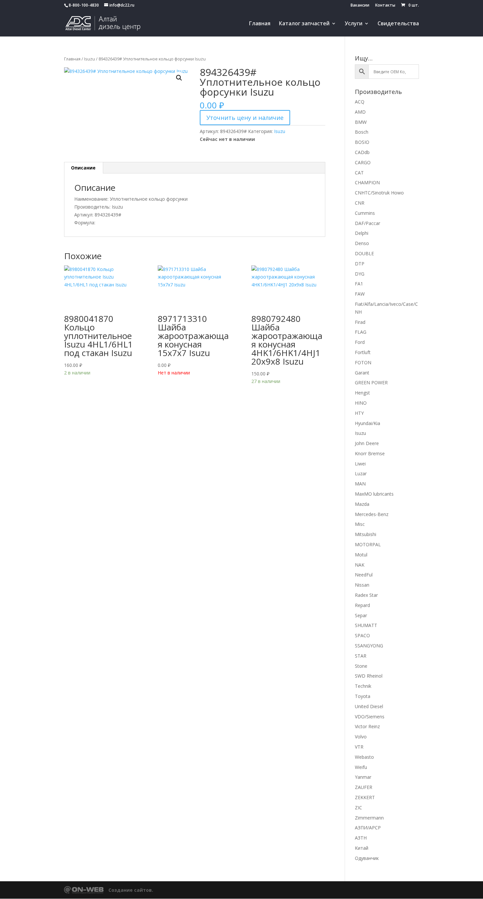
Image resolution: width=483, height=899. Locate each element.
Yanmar (363, 777)
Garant (362, 373)
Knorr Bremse (370, 453)
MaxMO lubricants (374, 494)
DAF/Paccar (367, 223)
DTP (359, 263)
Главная (259, 24)
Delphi (361, 233)
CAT (359, 172)
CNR (359, 203)
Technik (363, 686)
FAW (360, 294)
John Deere (367, 443)
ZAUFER (363, 787)
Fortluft (363, 352)
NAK (359, 565)
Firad (360, 322)
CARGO (363, 162)
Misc (360, 524)
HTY (359, 413)
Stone (361, 666)
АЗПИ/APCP (368, 827)
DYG (359, 274)
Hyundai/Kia (367, 423)
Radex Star (366, 595)
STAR (360, 656)
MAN (360, 484)
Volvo (361, 736)
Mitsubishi (365, 534)
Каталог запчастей (304, 24)
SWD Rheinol (368, 676)
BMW (361, 122)
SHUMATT (366, 625)
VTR (359, 747)
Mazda (362, 504)
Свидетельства (398, 24)
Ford (360, 342)
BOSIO (362, 142)
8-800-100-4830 (84, 5)
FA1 (359, 284)
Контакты (385, 5)
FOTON (363, 362)
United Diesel (369, 706)
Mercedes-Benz (371, 514)
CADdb (362, 152)
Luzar (361, 473)
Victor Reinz (367, 726)
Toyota (362, 696)
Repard (362, 605)
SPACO (362, 635)
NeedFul (364, 575)
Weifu (361, 767)
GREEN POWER (371, 382)
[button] (179, 78)
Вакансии (360, 5)
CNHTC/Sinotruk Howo (379, 193)
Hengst (362, 393)
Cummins (365, 213)
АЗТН (361, 838)
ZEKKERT (365, 797)
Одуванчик (367, 858)
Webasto (364, 757)
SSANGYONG (369, 645)
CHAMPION (367, 182)
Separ (361, 615)
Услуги (353, 24)
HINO (361, 403)
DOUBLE (364, 253)
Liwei (360, 464)
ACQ (359, 102)
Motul (361, 554)
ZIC (358, 807)
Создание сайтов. (130, 890)
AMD (360, 112)
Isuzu (89, 59)
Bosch (361, 132)
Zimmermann (369, 818)
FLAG (360, 332)
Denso (362, 243)
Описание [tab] (83, 168)
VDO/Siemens (369, 716)
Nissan (362, 585)
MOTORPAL (368, 544)
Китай (361, 848)
